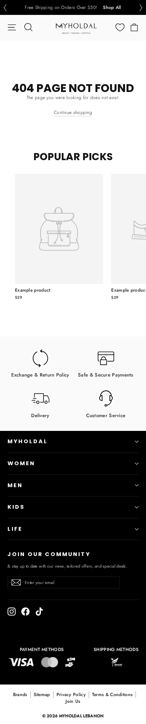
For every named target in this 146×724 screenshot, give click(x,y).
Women (21, 463)
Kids (16, 507)
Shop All (112, 7)
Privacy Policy (71, 694)
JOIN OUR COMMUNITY (49, 554)
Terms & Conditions (112, 694)
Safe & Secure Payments (106, 374)
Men (15, 485)
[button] (4, 7)
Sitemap (42, 694)
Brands (20, 694)
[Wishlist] (120, 27)
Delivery (40, 415)
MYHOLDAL (27, 441)
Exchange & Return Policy (40, 374)
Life (14, 529)
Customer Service (106, 415)
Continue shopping (73, 112)
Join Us (73, 701)
